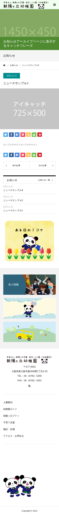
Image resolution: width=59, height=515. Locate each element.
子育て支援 (9, 422)
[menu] (54, 4)
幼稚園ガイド (10, 409)
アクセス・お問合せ (13, 436)
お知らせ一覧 (44, 180)
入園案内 (7, 402)
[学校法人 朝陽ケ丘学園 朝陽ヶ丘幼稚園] (26, 4)
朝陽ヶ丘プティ (11, 415)
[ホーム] (4, 65)
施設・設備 (9, 429)
